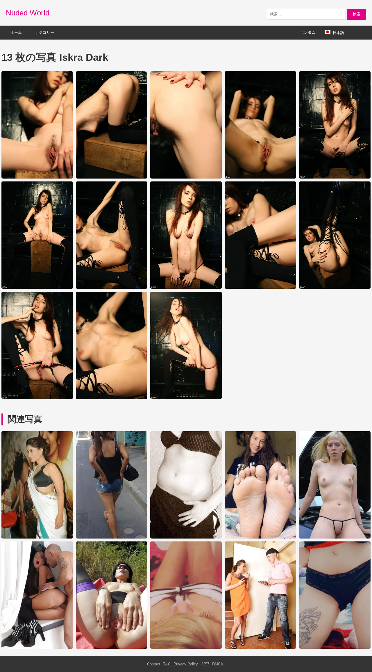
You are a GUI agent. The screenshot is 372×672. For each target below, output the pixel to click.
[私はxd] (186, 537)
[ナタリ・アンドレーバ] (37, 647)
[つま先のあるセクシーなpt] (260, 537)
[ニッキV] (335, 647)
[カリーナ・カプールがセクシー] (37, 537)
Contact (153, 664)
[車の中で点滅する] (335, 537)
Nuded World (27, 13)
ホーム (16, 32)
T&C (167, 664)
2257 (205, 664)
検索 (356, 14)
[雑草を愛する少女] (186, 647)
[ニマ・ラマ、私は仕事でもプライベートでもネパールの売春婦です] (111, 537)
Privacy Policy (186, 664)
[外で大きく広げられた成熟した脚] (111, 647)
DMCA (217, 664)
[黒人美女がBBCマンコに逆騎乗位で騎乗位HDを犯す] (260, 647)
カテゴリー (44, 32)
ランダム (307, 32)
